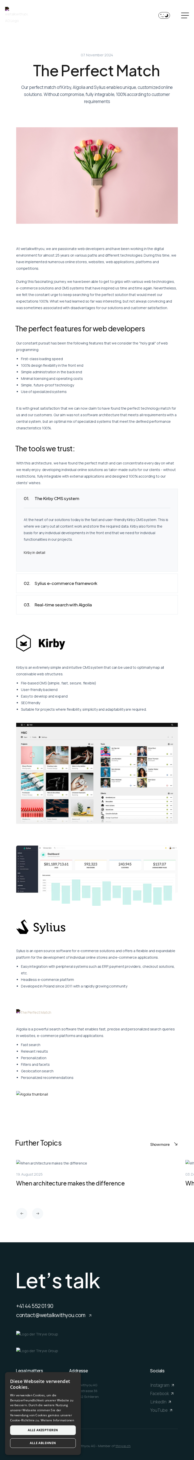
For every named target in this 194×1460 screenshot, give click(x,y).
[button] (21, 1213)
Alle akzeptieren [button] (43, 1430)
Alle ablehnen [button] (43, 1443)
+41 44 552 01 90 (34, 1306)
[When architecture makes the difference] (97, 1178)
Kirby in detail (34, 552)
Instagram (160, 1385)
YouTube (159, 1410)
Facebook (160, 1393)
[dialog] (43, 1413)
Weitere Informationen (57, 1420)
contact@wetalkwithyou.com (51, 1315)
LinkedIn (158, 1401)
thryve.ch (123, 1446)
